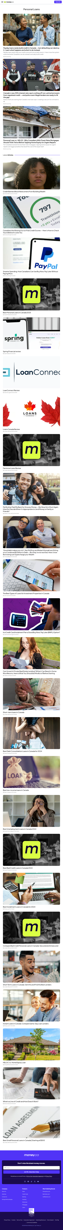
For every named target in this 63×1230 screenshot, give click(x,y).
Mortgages (24, 1204)
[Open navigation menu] (2, 2)
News (23, 1191)
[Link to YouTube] (38, 1181)
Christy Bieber (7, 556)
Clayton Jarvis (7, 675)
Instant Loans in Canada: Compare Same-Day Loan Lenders (26, 1024)
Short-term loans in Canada (13, 712)
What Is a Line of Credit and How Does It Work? (20, 1101)
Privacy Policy (49, 1176)
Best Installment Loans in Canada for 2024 (19, 907)
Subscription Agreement (38, 1176)
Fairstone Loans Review (12, 468)
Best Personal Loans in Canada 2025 (17, 312)
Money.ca (6, 909)
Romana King (8, 56)
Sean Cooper (7, 792)
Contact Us (4, 1196)
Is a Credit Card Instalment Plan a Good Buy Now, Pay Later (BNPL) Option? (31, 632)
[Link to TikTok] (31, 1181)
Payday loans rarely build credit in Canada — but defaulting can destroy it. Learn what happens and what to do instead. (31, 49)
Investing (24, 1199)
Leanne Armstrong (8, 634)
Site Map (57, 1220)
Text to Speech (50, 1220)
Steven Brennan (8, 193)
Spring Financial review (12, 351)
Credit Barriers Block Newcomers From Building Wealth (24, 191)
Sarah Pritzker (7, 314)
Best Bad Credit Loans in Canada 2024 (18, 868)
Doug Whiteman (8, 1064)
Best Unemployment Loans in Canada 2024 (19, 829)
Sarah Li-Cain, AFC (8, 513)
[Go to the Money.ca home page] (10, 2)
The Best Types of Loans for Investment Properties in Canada (26, 593)
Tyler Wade (6, 353)
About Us (4, 1191)
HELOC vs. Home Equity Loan (14, 1062)
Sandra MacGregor (8, 831)
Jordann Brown (7, 431)
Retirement (24, 1202)
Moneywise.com (46, 1191)
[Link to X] (34, 1181)
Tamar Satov (7, 1103)
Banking (24, 1196)
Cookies (13, 1220)
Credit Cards (25, 1194)
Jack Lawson (7, 595)
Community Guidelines (32, 1222)
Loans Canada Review (11, 429)
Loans (23, 1207)
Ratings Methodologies (7, 1199)
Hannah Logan (7, 392)
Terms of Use (29, 1176)
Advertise (4, 1194)
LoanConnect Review (11, 390)
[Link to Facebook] (28, 1181)
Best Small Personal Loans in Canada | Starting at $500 (24, 1140)
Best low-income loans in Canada (16, 790)
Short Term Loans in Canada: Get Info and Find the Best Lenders (27, 985)
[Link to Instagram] (25, 1181)
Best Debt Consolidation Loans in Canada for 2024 (22, 751)
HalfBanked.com (46, 1196)
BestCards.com (46, 1194)
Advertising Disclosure (41, 1220)
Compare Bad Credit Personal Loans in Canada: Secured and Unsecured (30, 946)
